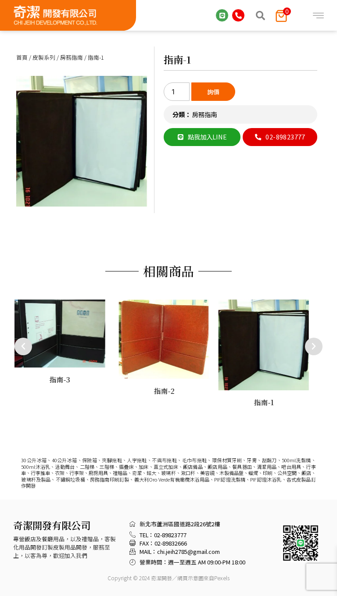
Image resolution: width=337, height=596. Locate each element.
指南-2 (164, 391)
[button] (260, 15)
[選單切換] (318, 15)
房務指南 (71, 57)
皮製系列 (43, 57)
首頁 (22, 57)
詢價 (213, 91)
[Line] (222, 15)
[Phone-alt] (238, 15)
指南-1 (177, 59)
